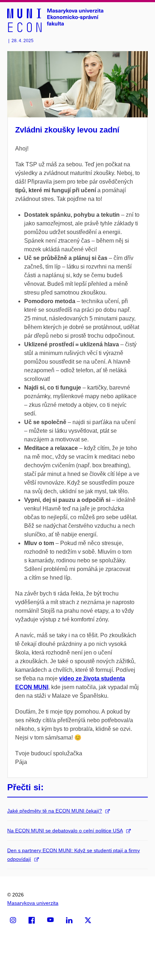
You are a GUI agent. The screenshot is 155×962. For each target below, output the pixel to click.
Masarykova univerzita (32, 903)
